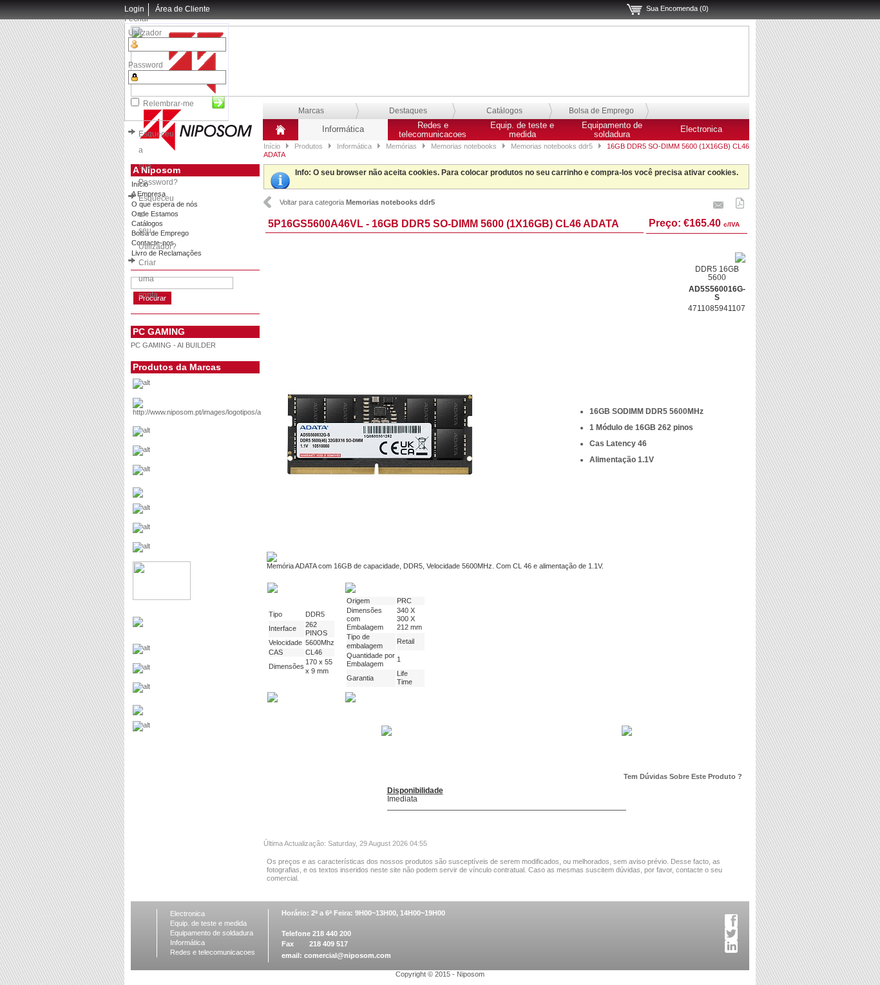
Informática (343, 129)
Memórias (401, 146)
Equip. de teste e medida (522, 130)
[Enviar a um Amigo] (718, 200)
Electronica (701, 129)
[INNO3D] (217, 550)
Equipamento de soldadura (612, 130)
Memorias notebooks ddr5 (552, 146)
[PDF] (740, 200)
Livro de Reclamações (166, 253)
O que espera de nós (164, 204)
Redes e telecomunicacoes (432, 130)
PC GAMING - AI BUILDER (173, 345)
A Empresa (148, 194)
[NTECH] (217, 690)
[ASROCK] (217, 434)
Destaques (408, 110)
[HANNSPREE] (217, 531)
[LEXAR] (138, 624)
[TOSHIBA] (217, 729)
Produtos (308, 146)
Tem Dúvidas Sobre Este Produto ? (683, 776)
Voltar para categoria (357, 202)
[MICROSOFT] (217, 652)
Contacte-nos (152, 243)
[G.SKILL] (217, 511)
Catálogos (504, 110)
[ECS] (138, 495)
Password (145, 65)
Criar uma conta (148, 278)
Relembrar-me (168, 103)
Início (271, 146)
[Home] (280, 134)
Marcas (311, 110)
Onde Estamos (154, 214)
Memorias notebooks (464, 146)
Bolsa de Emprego (601, 110)
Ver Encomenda (634, 9)
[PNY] (138, 713)
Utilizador (145, 32)
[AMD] (217, 410)
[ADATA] (217, 387)
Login (134, 9)
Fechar (136, 18)
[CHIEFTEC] (217, 473)
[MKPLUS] (217, 671)
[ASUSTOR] (217, 454)
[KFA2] (162, 597)
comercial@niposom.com (347, 955)
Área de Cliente (182, 9)
